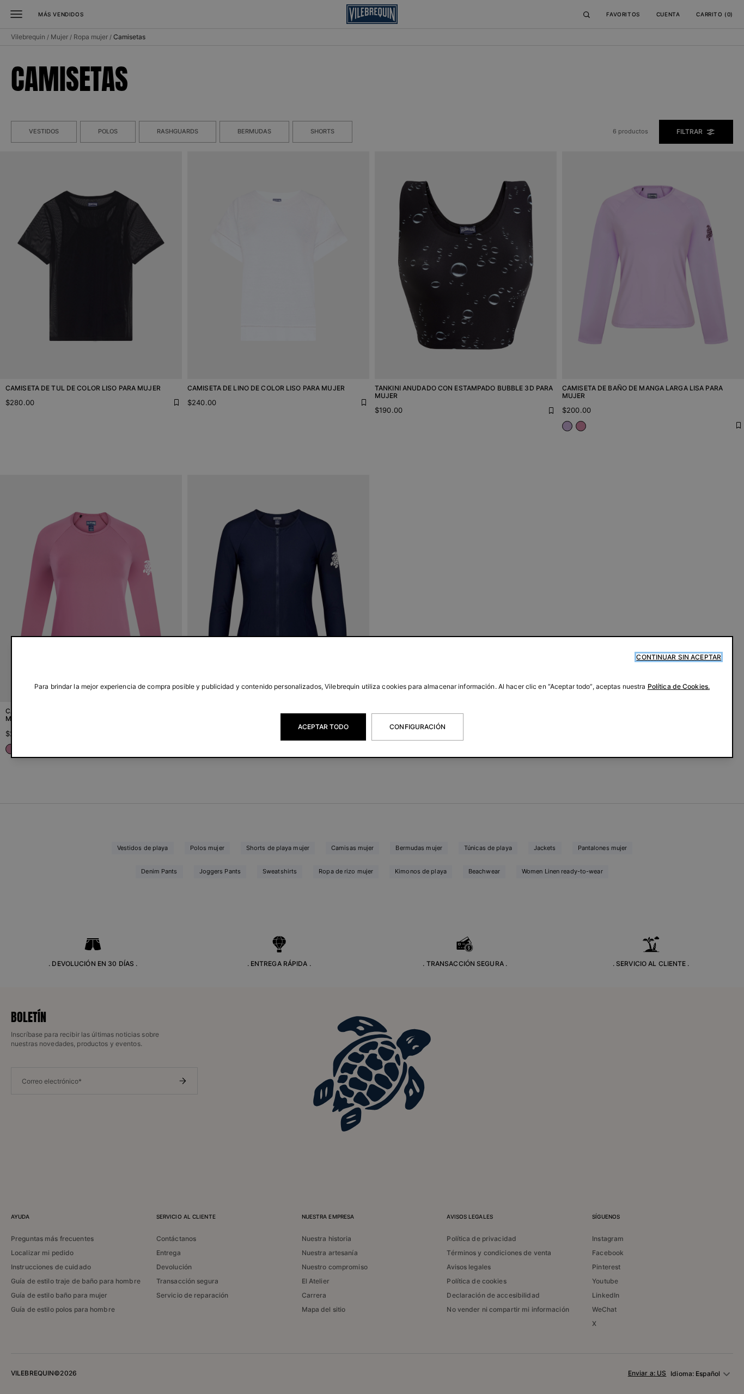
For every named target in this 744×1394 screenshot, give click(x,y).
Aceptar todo (323, 727)
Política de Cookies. (679, 686)
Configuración (417, 727)
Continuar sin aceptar (678, 657)
